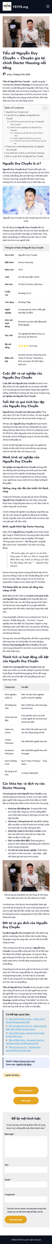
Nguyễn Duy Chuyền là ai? (17, 112)
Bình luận (10, 1134)
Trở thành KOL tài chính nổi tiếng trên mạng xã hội (30, 142)
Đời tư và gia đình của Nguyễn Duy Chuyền (24, 156)
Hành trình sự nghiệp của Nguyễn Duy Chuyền (26, 128)
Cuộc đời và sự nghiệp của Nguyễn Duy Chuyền (23, 117)
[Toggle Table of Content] (44, 108)
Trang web (10, 1194)
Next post (26, 1100)
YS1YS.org (20, 7)
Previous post (26, 1090)
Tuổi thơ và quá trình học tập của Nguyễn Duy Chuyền (27, 123)
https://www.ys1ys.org (24, 1061)
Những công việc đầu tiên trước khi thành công (28, 134)
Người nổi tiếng (23, 1064)
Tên (7, 1165)
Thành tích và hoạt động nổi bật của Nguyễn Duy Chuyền (25, 148)
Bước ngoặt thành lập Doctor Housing (27, 138)
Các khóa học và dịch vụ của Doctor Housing (25, 153)
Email (8, 1179)
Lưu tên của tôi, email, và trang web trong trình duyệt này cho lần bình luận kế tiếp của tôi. (26, 1210)
